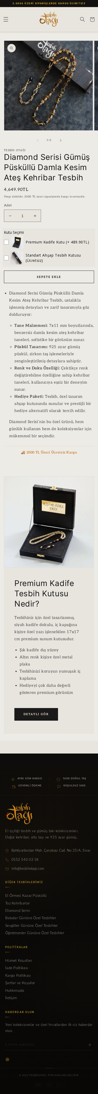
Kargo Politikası (18, 976)
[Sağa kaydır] (60, 140)
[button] (6, 19)
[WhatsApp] (7, 1059)
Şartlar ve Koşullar (20, 983)
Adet (8, 205)
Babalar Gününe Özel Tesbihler (30, 918)
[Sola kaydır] (37, 140)
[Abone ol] (89, 1045)
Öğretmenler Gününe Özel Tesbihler (34, 933)
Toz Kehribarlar (17, 903)
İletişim (11, 998)
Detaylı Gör (36, 714)
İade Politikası (16, 968)
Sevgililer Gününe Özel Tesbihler (31, 926)
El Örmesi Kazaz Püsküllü (26, 896)
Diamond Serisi (17, 911)
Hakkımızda (14, 991)
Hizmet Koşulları (18, 961)
